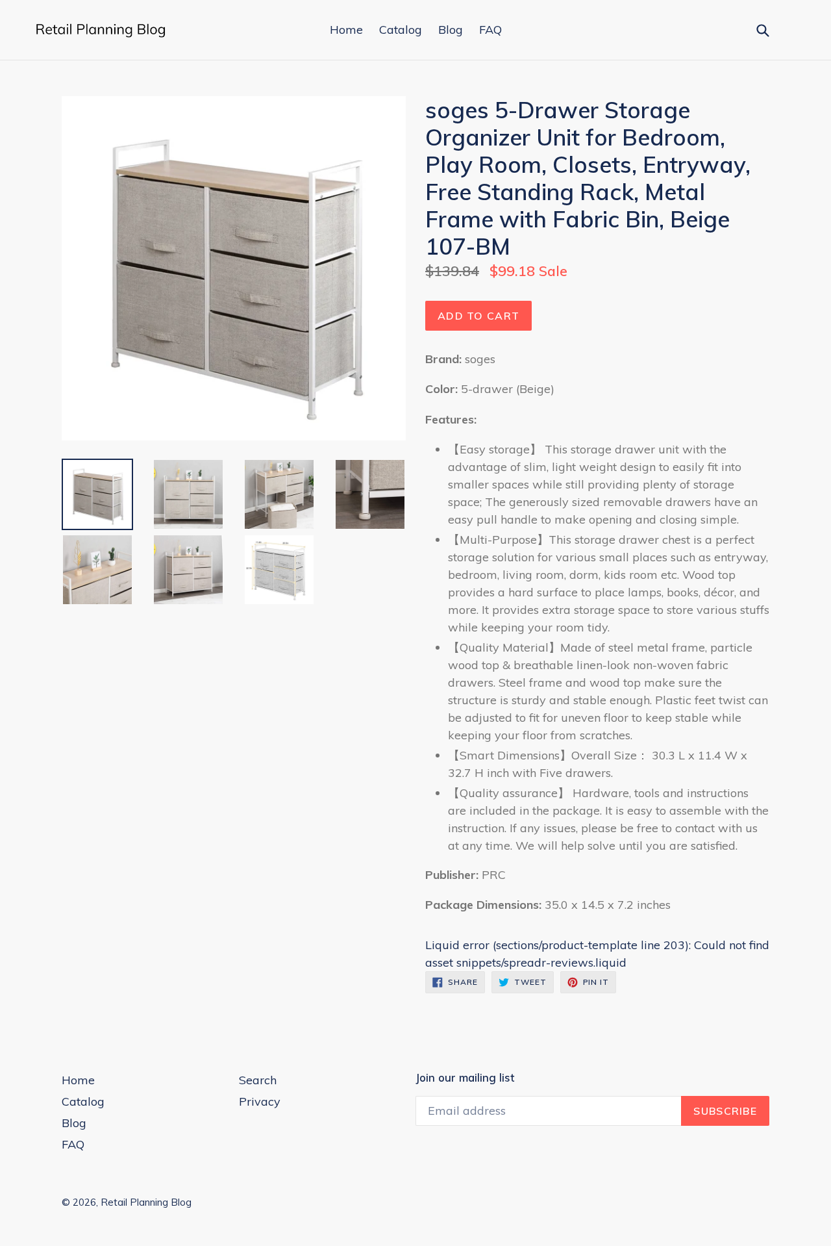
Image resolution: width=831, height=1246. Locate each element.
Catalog (400, 29)
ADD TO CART (478, 315)
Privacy (259, 1101)
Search (258, 1080)
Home (346, 29)
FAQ (490, 29)
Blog (450, 29)
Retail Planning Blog (146, 1202)
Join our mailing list (465, 1077)
